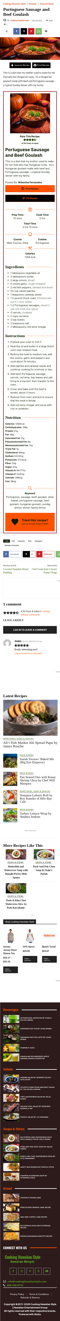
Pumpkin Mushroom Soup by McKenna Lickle (33, 1176)
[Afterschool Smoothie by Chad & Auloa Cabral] (11, 1019)
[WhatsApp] (38, 31)
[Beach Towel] (49, 935)
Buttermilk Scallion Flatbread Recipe (35, 1226)
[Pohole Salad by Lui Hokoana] (11, 1117)
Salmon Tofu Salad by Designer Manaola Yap (35, 1107)
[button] (24, 139)
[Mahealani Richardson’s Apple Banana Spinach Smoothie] (11, 1057)
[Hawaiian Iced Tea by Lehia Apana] (11, 1029)
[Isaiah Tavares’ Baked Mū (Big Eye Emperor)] (10, 761)
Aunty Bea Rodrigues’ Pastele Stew (37, 1167)
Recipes (32, 3)
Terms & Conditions (39, 1294)
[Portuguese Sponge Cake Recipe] (11, 1207)
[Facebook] (16, 31)
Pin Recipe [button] (32, 198)
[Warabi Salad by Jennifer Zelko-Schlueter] (11, 1079)
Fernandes (21, 541)
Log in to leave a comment (28, 653)
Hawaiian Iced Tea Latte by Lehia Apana (35, 1038)
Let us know (28, 523)
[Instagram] (21, 1271)
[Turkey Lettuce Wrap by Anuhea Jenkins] (10, 815)
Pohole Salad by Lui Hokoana (34, 1117)
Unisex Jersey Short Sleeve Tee (10, 950)
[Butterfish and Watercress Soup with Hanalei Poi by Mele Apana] (16, 854)
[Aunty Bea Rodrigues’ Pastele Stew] (11, 1167)
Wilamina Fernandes (11, 545)
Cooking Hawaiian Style (14, 3)
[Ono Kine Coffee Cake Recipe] (11, 1217)
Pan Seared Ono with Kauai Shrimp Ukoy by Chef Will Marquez (38, 780)
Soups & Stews (47, 3)
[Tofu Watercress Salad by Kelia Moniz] (11, 1098)
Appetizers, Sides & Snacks (18, 739)
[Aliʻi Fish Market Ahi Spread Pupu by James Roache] (30, 718)
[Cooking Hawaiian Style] (5, 20)
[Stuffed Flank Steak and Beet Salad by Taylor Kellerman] (11, 1088)
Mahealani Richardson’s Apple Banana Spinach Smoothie (34, 1057)
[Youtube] (46, 1271)
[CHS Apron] (30, 935)
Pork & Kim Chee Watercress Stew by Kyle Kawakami (16, 904)
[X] (24, 31)
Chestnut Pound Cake (30, 1198)
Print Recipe (42, 65)
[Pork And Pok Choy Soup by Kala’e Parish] (44, 854)
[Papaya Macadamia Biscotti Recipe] (11, 1236)
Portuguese (38, 541)
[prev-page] (27, 916)
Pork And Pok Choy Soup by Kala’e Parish (44, 870)
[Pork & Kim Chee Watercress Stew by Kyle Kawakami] (16, 888)
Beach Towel (49, 946)
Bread (7, 1188)
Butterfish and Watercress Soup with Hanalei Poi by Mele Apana (36, 1138)
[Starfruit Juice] (11, 1048)
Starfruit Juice (27, 1048)
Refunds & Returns (30, 1297)
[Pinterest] (31, 31)
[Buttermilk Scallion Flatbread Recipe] (11, 1226)
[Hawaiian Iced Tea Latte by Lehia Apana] (11, 1038)
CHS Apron (29, 946)
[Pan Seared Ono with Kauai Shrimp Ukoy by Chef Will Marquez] (10, 779)
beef (13, 541)
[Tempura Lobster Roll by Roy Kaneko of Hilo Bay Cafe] (10, 797)
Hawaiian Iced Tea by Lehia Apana (36, 1029)
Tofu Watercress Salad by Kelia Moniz (35, 1098)
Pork (30, 541)
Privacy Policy (17, 1294)
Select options (8, 970)
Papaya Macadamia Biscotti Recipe (36, 1236)
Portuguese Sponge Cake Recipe (35, 1207)
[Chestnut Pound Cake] (11, 1198)
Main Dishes (27, 755)
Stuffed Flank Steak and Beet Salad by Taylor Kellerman (37, 1088)
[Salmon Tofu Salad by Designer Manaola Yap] (11, 1107)
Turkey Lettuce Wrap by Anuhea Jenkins (35, 815)
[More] (46, 31)
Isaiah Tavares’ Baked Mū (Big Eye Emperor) (37, 760)
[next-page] (32, 916)
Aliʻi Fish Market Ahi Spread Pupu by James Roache (30, 744)
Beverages (10, 1010)
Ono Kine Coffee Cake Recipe (33, 1217)
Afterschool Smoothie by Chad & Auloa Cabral (36, 1019)
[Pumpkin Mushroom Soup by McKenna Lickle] (11, 1177)
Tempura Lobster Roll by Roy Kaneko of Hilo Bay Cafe (36, 798)
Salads (8, 1069)
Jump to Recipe (21, 65)
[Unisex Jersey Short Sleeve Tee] (10, 935)
